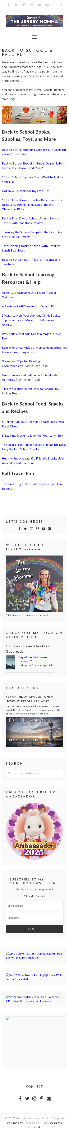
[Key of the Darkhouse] (12, 663)
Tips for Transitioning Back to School (27, 388)
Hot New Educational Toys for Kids (26, 191)
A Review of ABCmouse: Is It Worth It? (28, 306)
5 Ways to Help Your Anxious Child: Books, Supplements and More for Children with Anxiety (31, 320)
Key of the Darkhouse (33, 657)
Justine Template (53, 1118)
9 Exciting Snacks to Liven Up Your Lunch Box (32, 435)
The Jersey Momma (27, 1118)
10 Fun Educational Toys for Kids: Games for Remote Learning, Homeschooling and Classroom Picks (32, 204)
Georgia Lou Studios (36, 1122)
